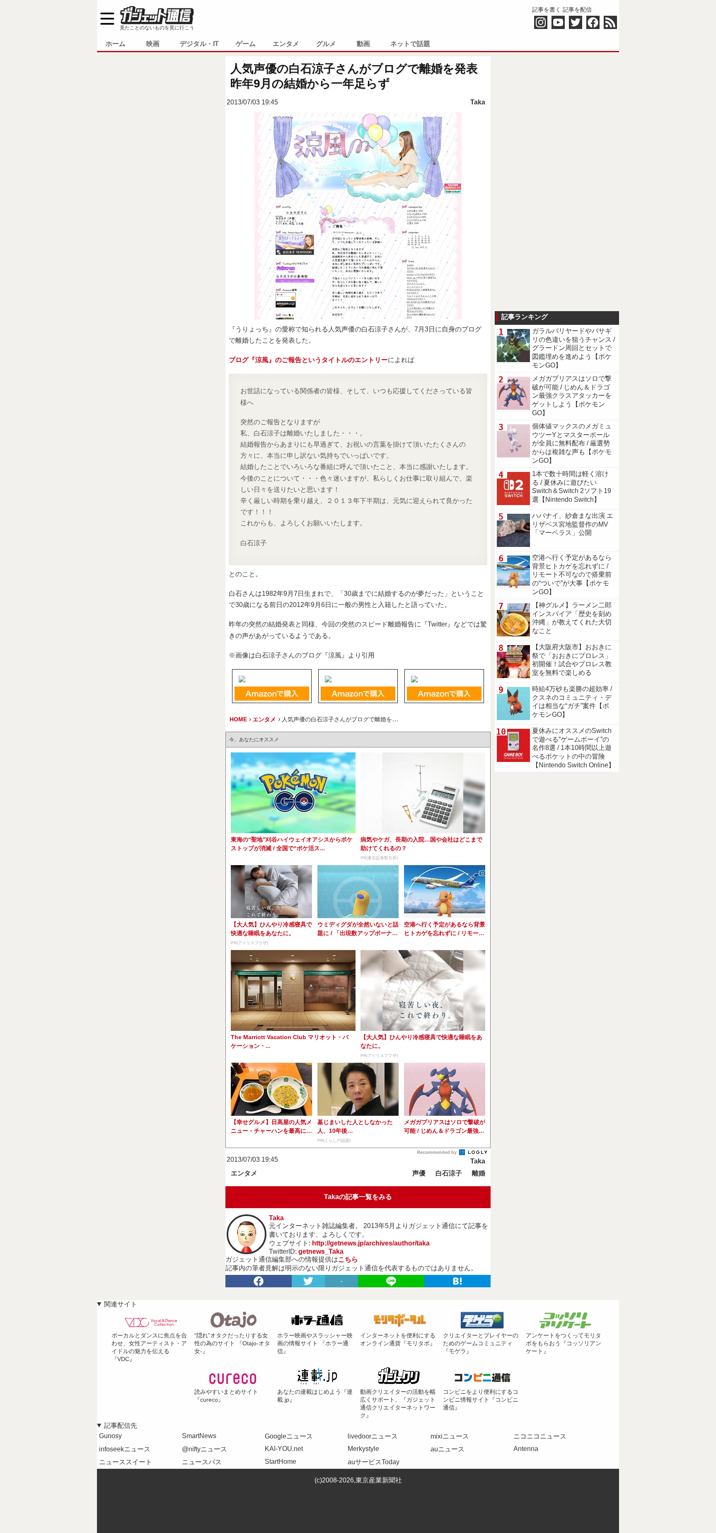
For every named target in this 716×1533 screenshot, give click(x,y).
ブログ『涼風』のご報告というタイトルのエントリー (308, 359)
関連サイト (120, 1304)
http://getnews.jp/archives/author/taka (371, 1243)
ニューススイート (125, 1461)
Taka (477, 102)
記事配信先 (120, 1425)
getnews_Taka (320, 1251)
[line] (391, 1281)
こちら (348, 1259)
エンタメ (286, 43)
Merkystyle (363, 1448)
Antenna (525, 1448)
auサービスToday (373, 1461)
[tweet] (308, 1281)
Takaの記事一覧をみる (358, 1196)
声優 (419, 1173)
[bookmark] (457, 1281)
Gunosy (110, 1435)
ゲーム (246, 43)
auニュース (447, 1449)
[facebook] (258, 1281)
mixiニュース (450, 1436)
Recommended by (437, 1152)
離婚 (478, 1173)
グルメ (326, 43)
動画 (363, 43)
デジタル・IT (199, 43)
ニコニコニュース (539, 1436)
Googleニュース (289, 1436)
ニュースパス (202, 1461)
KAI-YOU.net (284, 1448)
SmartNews (199, 1435)
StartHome (280, 1461)
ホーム (116, 43)
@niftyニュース (204, 1449)
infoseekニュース (124, 1449)
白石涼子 (448, 1173)
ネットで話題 (410, 43)
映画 (153, 43)
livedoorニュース (373, 1436)
